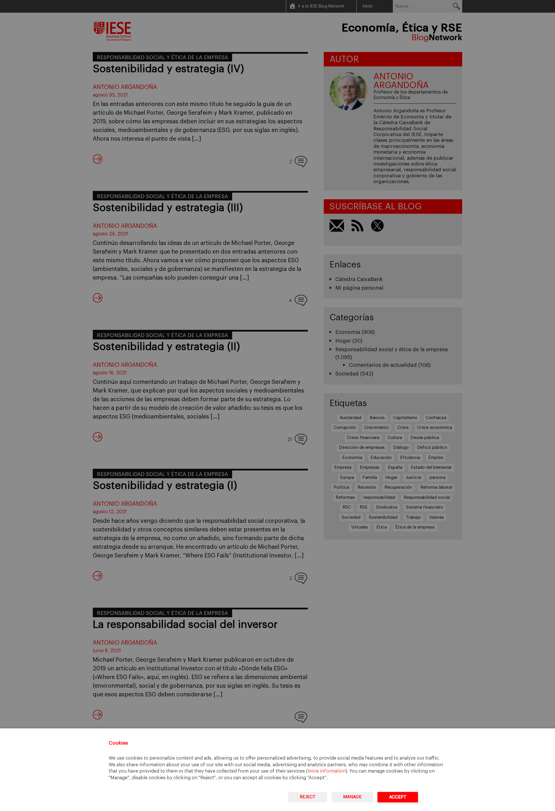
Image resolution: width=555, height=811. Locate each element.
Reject (308, 797)
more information (327, 771)
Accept (397, 797)
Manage (352, 797)
